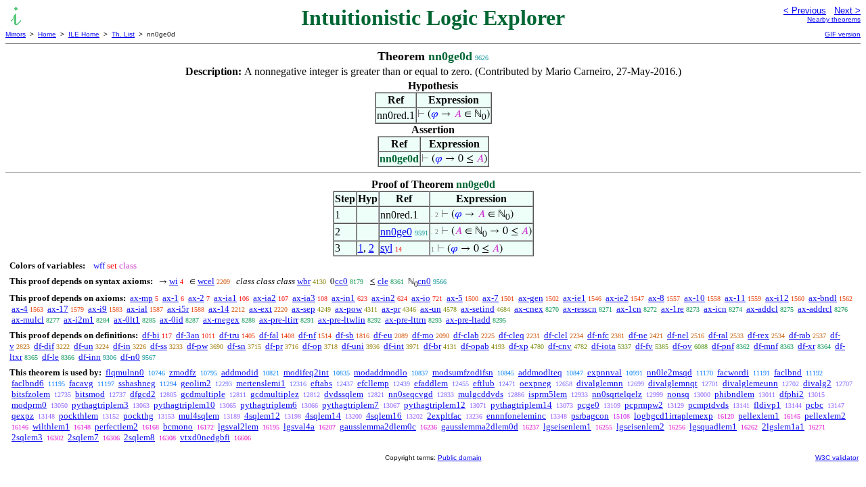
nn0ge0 (396, 231)
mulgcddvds (480, 394)
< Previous (804, 10)
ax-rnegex (221, 320)
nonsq (678, 394)
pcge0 (588, 405)
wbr (304, 281)
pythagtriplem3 (100, 405)
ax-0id (171, 320)
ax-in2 (383, 298)
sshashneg (137, 383)
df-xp (518, 346)
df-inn (89, 357)
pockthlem (78, 416)
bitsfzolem (31, 394)
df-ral (718, 335)
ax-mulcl (28, 320)
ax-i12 (777, 298)
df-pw (197, 346)
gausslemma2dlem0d (479, 426)
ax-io (420, 298)
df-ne (638, 335)
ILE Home (83, 34)
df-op (312, 346)
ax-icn (715, 309)
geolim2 (196, 383)
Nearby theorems (834, 19)
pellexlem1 (758, 416)
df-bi (151, 335)
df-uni (353, 346)
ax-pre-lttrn (405, 320)
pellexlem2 (825, 416)
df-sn (236, 346)
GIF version (843, 34)
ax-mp (141, 298)
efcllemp (373, 383)
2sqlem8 (139, 437)
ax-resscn (580, 309)
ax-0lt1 (127, 320)
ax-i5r (178, 309)
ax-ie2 (617, 298)
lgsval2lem (238, 426)
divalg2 (817, 383)
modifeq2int (306, 372)
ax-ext (260, 309)
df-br (432, 346)
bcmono (178, 426)
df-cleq (511, 335)
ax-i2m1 (79, 320)
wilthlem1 (51, 426)
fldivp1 (767, 405)
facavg (81, 383)
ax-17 (57, 309)
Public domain (460, 457)
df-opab (475, 346)
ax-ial (137, 309)
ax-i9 (97, 309)
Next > (847, 10)
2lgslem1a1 (783, 426)
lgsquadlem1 (713, 426)
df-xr (806, 346)
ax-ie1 (574, 298)
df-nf (307, 335)
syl (386, 248)
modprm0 (29, 405)
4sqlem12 (262, 416)
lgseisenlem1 (567, 426)
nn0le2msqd (669, 372)
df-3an (188, 335)
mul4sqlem (199, 416)
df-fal (269, 335)
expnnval (604, 372)
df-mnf (766, 346)
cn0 (424, 281)
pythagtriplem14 (521, 405)
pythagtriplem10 (184, 405)
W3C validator (837, 457)
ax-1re (672, 309)
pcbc (814, 405)
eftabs (321, 383)
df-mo (423, 335)
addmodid (239, 372)
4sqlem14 (323, 416)
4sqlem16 (384, 416)
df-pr (274, 346)
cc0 (341, 281)
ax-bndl (822, 298)
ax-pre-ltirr (278, 320)
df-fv (644, 346)
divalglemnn (599, 383)
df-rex (758, 335)
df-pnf (723, 346)
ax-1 (170, 298)
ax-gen (530, 298)
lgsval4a (299, 426)
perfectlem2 (116, 426)
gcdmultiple (203, 394)
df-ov (682, 346)
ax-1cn (628, 309)
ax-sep (303, 309)
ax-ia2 (264, 298)
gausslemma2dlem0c (378, 426)
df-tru (229, 335)
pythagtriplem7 (350, 405)
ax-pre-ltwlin (341, 320)
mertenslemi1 (261, 383)
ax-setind (478, 309)
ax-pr (391, 309)
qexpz (23, 416)
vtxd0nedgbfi (205, 437)
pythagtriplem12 (434, 405)
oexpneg (535, 383)
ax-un (430, 309)
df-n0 (130, 357)
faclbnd (788, 372)
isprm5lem (547, 394)
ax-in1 (343, 298)
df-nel (678, 335)
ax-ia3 (303, 298)
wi (173, 281)
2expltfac (444, 416)
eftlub (484, 383)
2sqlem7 (83, 437)
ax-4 (20, 309)
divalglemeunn (750, 383)
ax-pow (348, 309)
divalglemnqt (673, 383)
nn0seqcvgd (410, 394)
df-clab (466, 335)
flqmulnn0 (125, 372)
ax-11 (735, 298)
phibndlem (734, 394)
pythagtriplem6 (268, 405)
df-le (50, 357)
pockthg (138, 416)
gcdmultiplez (274, 394)
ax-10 (694, 298)
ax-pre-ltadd (468, 320)
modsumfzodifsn (462, 372)
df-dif (44, 346)
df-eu (382, 335)
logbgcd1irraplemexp (673, 416)
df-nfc (598, 335)
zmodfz (182, 372)
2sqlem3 (27, 437)
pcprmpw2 (643, 405)
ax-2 (196, 298)
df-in (122, 346)
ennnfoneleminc (516, 416)
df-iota (603, 346)
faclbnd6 (28, 383)
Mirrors (15, 34)
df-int (394, 346)
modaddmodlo (380, 372)
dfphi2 (791, 394)
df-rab (800, 335)
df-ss (158, 346)
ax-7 (490, 298)
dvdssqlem (343, 394)
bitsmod (90, 394)
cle (383, 281)
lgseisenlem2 (640, 426)
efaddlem (431, 383)
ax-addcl (762, 309)
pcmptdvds (708, 405)
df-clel (556, 335)
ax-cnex (528, 309)
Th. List (123, 34)
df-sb (345, 335)
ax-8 (656, 298)
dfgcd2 (143, 394)
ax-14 (218, 309)
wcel (206, 281)
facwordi (733, 372)
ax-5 (455, 298)
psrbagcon (590, 416)
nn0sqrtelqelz (617, 394)
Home (47, 34)
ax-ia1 (225, 298)
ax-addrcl (815, 309)
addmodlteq (540, 372)
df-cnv (560, 346)
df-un (83, 346)
